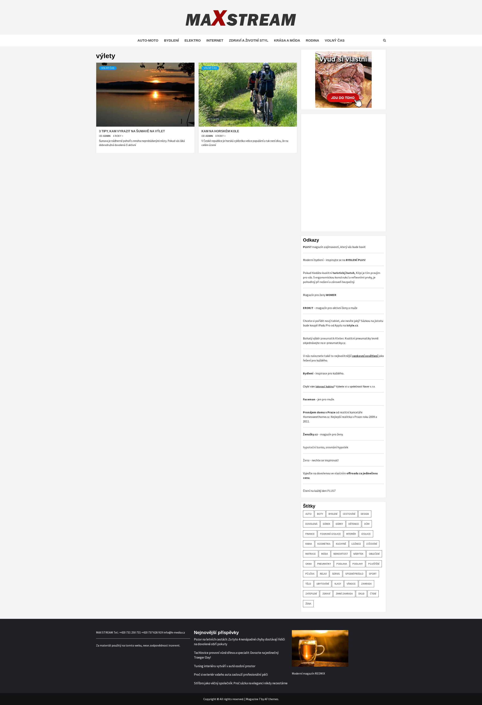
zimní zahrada (344, 593)
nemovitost (340, 553)
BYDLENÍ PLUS (355, 260)
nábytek (358, 553)
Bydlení (171, 40)
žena (308, 603)
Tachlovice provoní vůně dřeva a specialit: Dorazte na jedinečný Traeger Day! (236, 655)
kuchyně (341, 543)
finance (310, 533)
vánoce (351, 583)
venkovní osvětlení (365, 356)
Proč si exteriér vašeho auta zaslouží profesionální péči (231, 674)
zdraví (326, 593)
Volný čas (335, 40)
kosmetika (323, 543)
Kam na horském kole (220, 131)
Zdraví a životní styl (248, 40)
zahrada (366, 583)
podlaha (341, 563)
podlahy (357, 563)
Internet (214, 40)
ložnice (356, 543)
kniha (308, 543)
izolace (366, 533)
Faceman (309, 399)
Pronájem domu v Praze (319, 412)
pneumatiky (324, 563)
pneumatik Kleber (332, 338)
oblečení (374, 553)
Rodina (312, 40)
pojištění (373, 563)
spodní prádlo (354, 573)
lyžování (371, 543)
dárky (339, 524)
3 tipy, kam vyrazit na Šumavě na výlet (132, 131)
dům (366, 524)
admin (107, 136)
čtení (373, 593)
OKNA (308, 563)
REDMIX (320, 673)
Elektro (193, 40)
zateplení (311, 593)
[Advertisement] (331, 172)
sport (373, 573)
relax (323, 573)
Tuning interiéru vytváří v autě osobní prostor (224, 666)
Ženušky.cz (310, 434)
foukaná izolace (330, 533)
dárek (326, 524)
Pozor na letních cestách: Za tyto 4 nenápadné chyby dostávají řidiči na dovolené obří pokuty (239, 641)
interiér (351, 533)
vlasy (337, 583)
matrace (310, 553)
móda (324, 553)
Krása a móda (287, 40)
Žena (306, 460)
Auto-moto (147, 40)
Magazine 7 (253, 699)
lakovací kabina (325, 386)
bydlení (333, 514)
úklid (361, 593)
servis (336, 573)
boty (320, 514)
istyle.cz (352, 325)
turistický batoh (344, 273)
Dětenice (354, 524)
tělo (308, 583)
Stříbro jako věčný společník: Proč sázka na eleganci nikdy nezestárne (241, 683)
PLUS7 (331, 491)
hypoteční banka (313, 447)
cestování (349, 514)
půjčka (309, 573)
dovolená (311, 524)
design (365, 514)
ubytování (323, 583)
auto (308, 514)
